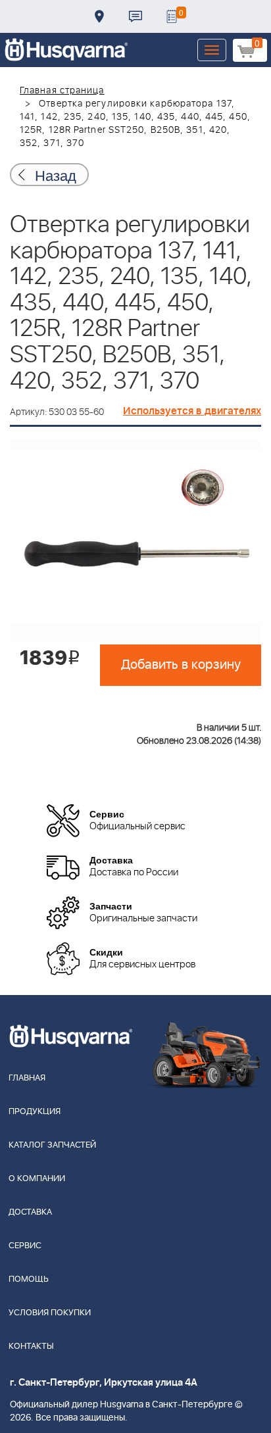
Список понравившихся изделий (171, 16)
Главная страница (62, 90)
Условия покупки (50, 1313)
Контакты (135, 16)
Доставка (99, 16)
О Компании (37, 1179)
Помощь (29, 1279)
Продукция (35, 1111)
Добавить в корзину (181, 665)
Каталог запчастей (52, 1145)
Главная (27, 1078)
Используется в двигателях (192, 411)
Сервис (25, 1246)
